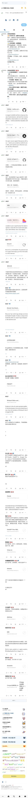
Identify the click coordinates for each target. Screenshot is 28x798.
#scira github (12, 255)
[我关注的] (23, 30)
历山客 (7, 453)
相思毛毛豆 (8, 628)
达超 (6, 239)
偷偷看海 (7, 492)
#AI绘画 (7, 195)
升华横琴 (7, 607)
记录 (6, 769)
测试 (7, 764)
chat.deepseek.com (14, 49)
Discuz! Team (8, 788)
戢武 (6, 516)
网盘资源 (12, 767)
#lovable (7, 231)
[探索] (14, 796)
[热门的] (14, 30)
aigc (8, 767)
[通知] (19, 796)
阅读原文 (11, 85)
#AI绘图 (20, 195)
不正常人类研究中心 (5, 786)
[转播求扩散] (13, 67)
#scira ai (7, 255)
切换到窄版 (5, 782)
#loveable (12, 231)
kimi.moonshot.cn (14, 54)
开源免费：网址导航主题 (8, 742)
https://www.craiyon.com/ (12, 293)
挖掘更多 (14, 776)
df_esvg (18, 770)
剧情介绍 (11, 770)
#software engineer (13, 233)
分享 (13, 754)
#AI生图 (13, 195)
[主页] (8, 796)
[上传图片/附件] (5, 20)
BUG (11, 764)
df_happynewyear (6, 770)
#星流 (10, 195)
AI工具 (9, 769)
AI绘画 (17, 769)
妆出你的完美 (9, 376)
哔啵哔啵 (7, 757)
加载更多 (14, 700)
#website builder (17, 231)
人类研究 (7, 754)
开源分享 (22, 770)
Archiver (3, 785)
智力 (5, 772)
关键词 (21, 767)
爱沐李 (7, 657)
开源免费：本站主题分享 (8, 737)
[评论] (9, 67)
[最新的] (4, 30)
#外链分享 (10, 124)
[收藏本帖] (17, 67)
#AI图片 (17, 195)
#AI (8, 64)
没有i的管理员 (11, 34)
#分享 (7, 124)
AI (13, 757)
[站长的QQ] (2, 782)
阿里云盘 (13, 769)
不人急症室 (16, 767)
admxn (17, 788)
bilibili (20, 764)
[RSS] (25, 8)
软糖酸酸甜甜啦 (9, 560)
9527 (7, 105)
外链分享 (21, 754)
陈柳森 (7, 542)
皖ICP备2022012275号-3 (15, 786)
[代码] (9, 20)
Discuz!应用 (8, 785)
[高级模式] (26, 12)
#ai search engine (19, 255)
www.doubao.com (14, 60)
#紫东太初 (8, 281)
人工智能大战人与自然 (7, 8)
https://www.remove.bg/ (12, 362)
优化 (17, 757)
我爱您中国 (8, 676)
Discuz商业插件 (13, 760)
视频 (16, 764)
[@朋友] (17, 20)
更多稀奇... (5, 746)
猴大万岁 (7, 474)
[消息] (25, 796)
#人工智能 (9, 535)
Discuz (15, 770)
